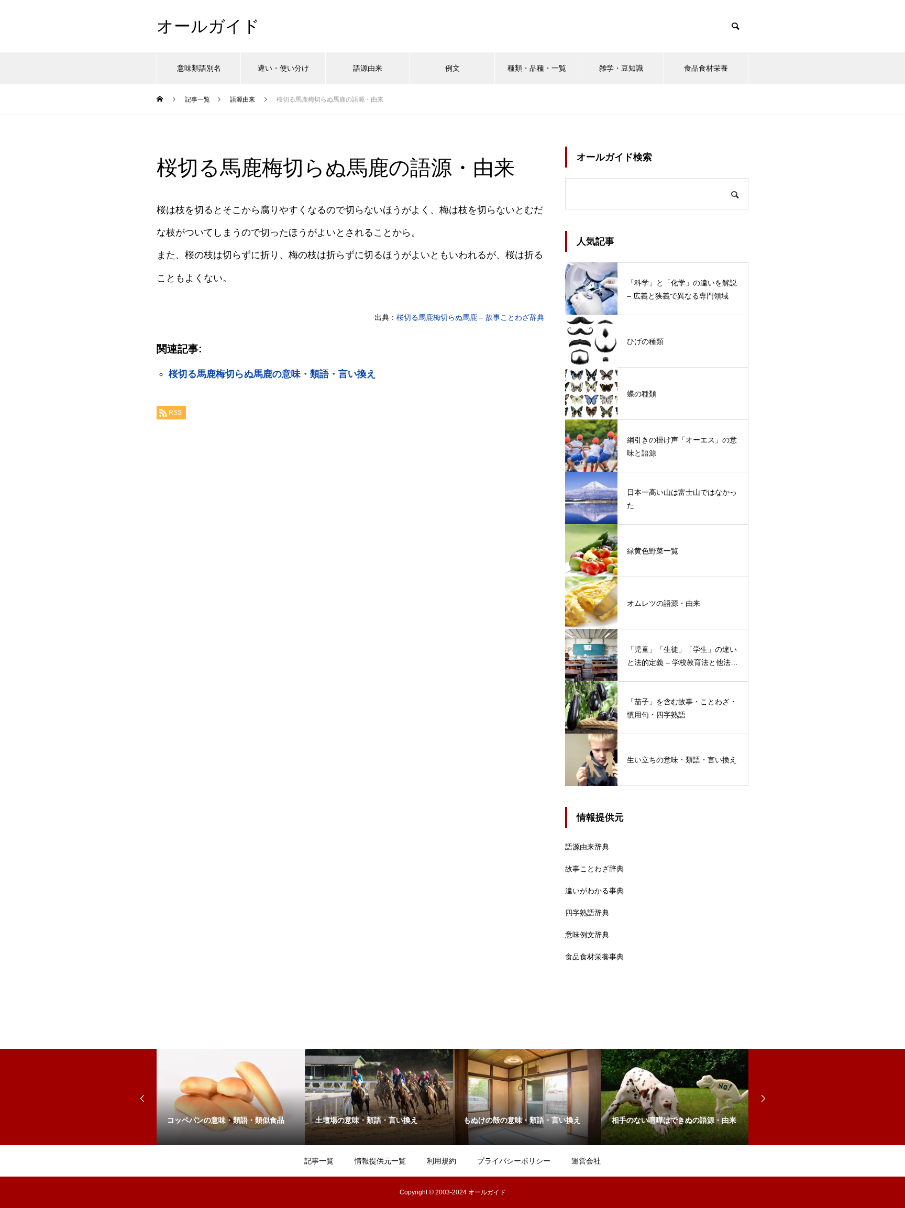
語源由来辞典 (587, 847)
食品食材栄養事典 (594, 956)
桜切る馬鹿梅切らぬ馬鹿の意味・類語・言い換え (272, 374)
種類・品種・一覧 (536, 68)
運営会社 (586, 1161)
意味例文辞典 (587, 934)
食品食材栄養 (706, 68)
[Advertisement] (350, 559)
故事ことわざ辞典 (594, 869)
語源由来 (367, 68)
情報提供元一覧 (380, 1161)
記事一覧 (319, 1161)
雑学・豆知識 (621, 68)
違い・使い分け (283, 68)
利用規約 (441, 1161)
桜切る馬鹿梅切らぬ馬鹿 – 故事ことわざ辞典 (470, 317)
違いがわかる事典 (594, 890)
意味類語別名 (199, 68)
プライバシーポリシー (513, 1161)
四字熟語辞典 (587, 912)
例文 (452, 68)
